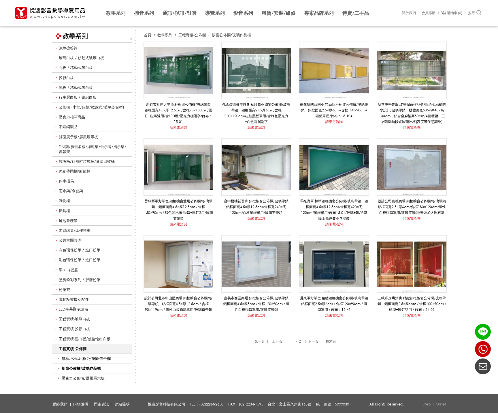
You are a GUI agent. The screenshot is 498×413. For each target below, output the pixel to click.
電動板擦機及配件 (74, 299)
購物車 (454, 13)
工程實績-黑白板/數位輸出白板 (84, 339)
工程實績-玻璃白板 (74, 319)
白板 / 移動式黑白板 (76, 67)
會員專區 (428, 13)
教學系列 (116, 13)
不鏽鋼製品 (68, 126)
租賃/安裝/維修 (279, 13)
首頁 (147, 35)
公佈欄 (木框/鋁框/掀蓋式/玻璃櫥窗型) (91, 107)
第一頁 (259, 341)
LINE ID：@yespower (483, 332)
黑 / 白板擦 (68, 270)
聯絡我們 (59, 404)
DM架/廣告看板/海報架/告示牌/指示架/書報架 (92, 149)
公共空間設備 (70, 240)
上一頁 (277, 341)
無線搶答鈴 (68, 48)
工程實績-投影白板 (74, 328)
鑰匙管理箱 (68, 220)
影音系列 (243, 13)
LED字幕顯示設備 (73, 309)
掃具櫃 (64, 210)
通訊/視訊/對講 (180, 13)
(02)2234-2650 (483, 349)
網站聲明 (122, 404)
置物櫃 (64, 200)
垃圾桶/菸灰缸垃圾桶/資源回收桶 (87, 161)
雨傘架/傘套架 (71, 190)
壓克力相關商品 (72, 117)
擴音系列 (144, 13)
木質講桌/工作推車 (74, 230)
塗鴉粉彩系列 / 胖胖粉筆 (79, 279)
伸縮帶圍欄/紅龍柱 (74, 171)
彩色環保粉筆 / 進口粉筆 (79, 259)
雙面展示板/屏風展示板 (78, 136)
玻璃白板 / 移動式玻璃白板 (81, 57)
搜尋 (471, 13)
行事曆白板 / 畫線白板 (78, 97)
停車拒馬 (66, 181)
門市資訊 (101, 404)
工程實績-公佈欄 (72, 348)
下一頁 (313, 341)
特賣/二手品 (355, 13)
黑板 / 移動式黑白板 (76, 87)
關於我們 (409, 13)
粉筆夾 (64, 289)
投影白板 (66, 77)
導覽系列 (215, 13)
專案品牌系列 (319, 13)
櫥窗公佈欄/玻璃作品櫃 (231, 35)
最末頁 (331, 341)
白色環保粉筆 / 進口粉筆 (79, 250)
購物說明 (80, 404)
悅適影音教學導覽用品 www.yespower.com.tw (50, 13)
